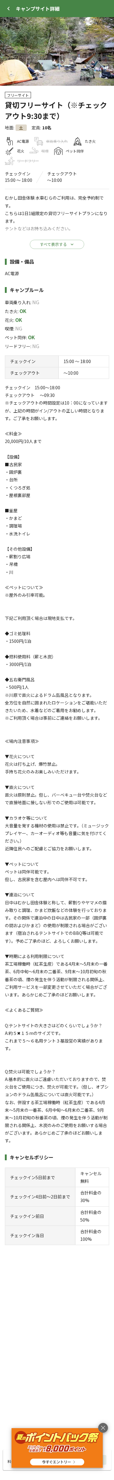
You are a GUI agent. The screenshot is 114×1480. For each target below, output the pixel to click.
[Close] (8, 8)
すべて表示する (53, 244)
